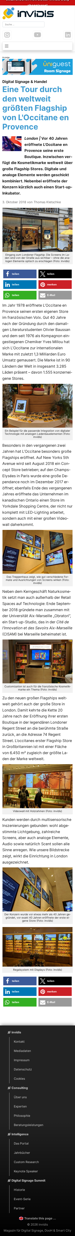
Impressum (22, 1060)
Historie (19, 1190)
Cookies (19, 1078)
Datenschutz (23, 1069)
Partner (19, 1208)
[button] (20, 274)
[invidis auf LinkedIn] (67, 35)
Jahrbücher (22, 1153)
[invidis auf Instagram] (7, 35)
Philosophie (22, 1116)
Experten (20, 1106)
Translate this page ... (40, 1218)
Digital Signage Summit (28, 1180)
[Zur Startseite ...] (29, 14)
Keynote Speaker (26, 1171)
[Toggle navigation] (37, 46)
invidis (16, 1032)
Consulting (20, 1088)
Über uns (20, 1097)
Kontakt (19, 1041)
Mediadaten (22, 1051)
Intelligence (20, 1134)
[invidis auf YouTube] (37, 35)
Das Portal (21, 1143)
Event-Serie (22, 1199)
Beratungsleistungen (28, 1125)
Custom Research (26, 1162)
